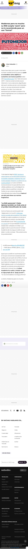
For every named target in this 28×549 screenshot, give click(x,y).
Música (16, 447)
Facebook (14, 53)
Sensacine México (18, 529)
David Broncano (9, 79)
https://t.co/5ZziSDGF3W (18, 245)
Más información (15, 547)
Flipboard (19, 53)
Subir (22, 470)
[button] (12, 64)
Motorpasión (17, 500)
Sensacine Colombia (19, 531)
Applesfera (4, 484)
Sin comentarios (7, 53)
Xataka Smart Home (7, 486)
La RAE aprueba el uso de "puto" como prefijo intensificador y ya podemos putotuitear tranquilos (13, 167)
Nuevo (25, 3)
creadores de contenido (17, 437)
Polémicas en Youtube (5, 442)
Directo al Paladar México (6, 537)
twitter (16, 441)
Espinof (16, 492)
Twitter (16, 53)
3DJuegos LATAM (18, 524)
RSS (24, 410)
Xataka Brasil (5, 526)
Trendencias (5, 511)
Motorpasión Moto (19, 503)
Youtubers (4, 436)
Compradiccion (5, 516)
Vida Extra (17, 481)
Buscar (21, 462)
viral (14, 282)
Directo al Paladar (6, 500)
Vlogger (4, 8)
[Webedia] (6, 471)
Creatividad (5, 433)
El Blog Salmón (18, 511)
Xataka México (5, 524)
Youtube (17, 410)
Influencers (13, 8)
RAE (15, 174)
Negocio (4, 430)
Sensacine (17, 490)
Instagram (21, 410)
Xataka (3, 479)
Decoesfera (4, 513)
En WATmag (6, 163)
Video (16, 430)
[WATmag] (14, 3)
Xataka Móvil (5, 481)
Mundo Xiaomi (5, 489)
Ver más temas (6, 453)
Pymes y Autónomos (19, 513)
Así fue (8, 282)
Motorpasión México (19, 536)
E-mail (22, 53)
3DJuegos (17, 479)
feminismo (5, 447)
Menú (2, 3)
